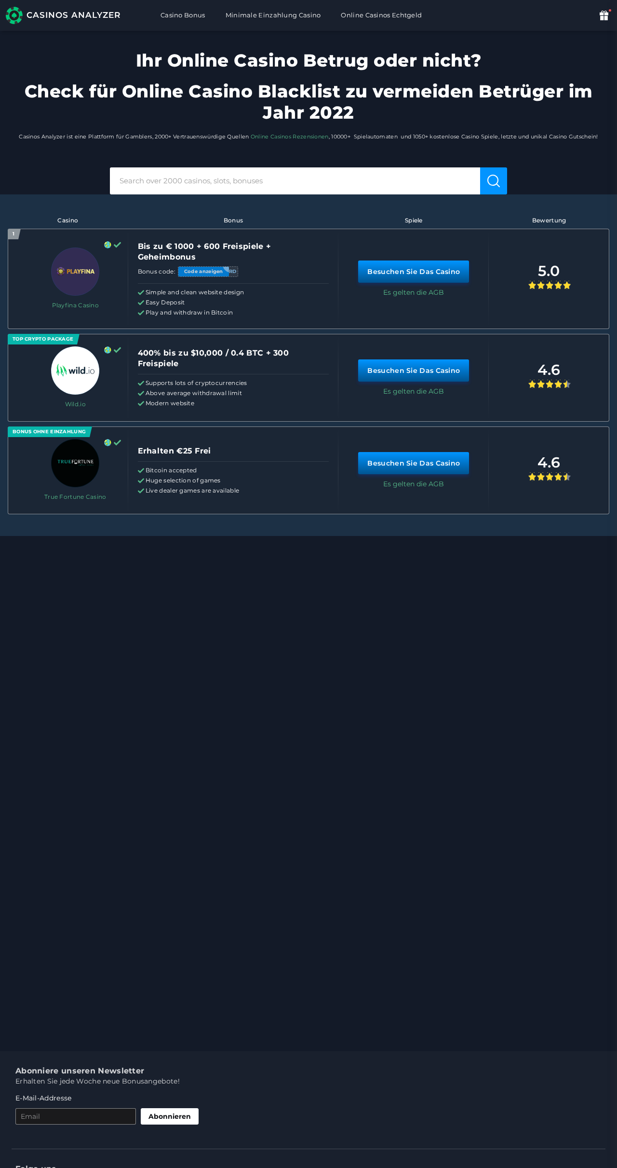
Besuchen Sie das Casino (413, 271)
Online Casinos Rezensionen (290, 136)
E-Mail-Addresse (43, 1098)
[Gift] (605, 15)
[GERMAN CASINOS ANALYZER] (69, 15)
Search (494, 180)
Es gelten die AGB (413, 292)
